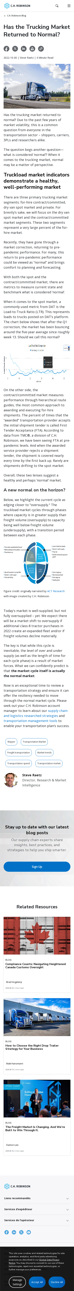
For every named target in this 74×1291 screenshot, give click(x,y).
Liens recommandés (17, 1198)
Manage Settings (17, 1282)
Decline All (57, 1282)
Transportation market (49, 763)
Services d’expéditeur (18, 1209)
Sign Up (37, 867)
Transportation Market (34, 741)
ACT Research (56, 591)
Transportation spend (18, 763)
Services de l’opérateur (19, 1220)
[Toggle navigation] (69, 6)
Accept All (37, 1282)
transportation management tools (30, 721)
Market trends (44, 752)
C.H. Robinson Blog (16, 15)
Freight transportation (18, 752)
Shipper (11, 741)
